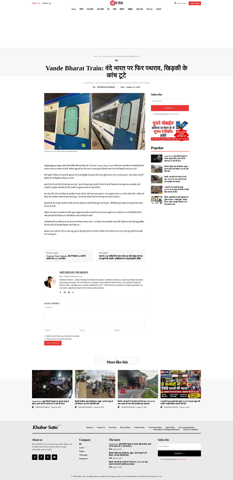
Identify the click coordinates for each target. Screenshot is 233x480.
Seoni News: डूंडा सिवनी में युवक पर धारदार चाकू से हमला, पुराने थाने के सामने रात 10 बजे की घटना (175, 158)
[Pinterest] (99, 158)
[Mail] (69, 292)
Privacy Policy (174, 114)
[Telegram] (110, 158)
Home (96, 56)
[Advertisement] (116, 30)
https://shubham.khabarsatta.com (70, 276)
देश (100, 56)
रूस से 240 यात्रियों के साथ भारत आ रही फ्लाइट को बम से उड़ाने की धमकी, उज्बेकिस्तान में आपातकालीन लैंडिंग (120, 257)
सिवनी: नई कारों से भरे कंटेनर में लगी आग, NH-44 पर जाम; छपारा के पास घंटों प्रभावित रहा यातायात (175, 179)
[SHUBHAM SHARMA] (50, 282)
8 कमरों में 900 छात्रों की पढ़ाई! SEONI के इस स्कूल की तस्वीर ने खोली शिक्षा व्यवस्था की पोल (176, 189)
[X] (93, 158)
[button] (47, 3)
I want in (168, 108)
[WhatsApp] (104, 158)
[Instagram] (65, 292)
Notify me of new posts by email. (59, 339)
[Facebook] (87, 158)
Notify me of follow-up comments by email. (63, 336)
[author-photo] (33, 407)
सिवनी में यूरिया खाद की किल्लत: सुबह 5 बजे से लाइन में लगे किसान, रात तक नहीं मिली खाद (176, 169)
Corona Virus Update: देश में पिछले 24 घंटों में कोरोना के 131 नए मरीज (66, 257)
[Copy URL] (115, 158)
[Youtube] (54, 457)
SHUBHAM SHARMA (106, 87)
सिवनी (110, 449)
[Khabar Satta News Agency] (117, 3)
